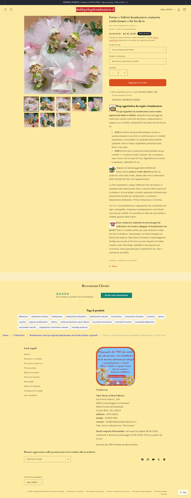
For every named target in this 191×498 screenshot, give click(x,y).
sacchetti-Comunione (102, 322)
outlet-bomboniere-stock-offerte (75, 322)
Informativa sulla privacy (95, 491)
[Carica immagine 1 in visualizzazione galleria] (31, 104)
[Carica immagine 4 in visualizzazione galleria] (79, 104)
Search (27, 354)
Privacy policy (30, 368)
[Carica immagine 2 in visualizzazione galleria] (47, 104)
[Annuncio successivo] (186, 2)
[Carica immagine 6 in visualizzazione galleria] (31, 120)
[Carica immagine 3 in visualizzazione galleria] (63, 104)
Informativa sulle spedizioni (142, 491)
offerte (54, 322)
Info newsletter (30, 395)
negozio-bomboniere (38, 322)
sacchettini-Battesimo (144, 322)
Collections (19, 335)
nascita (22, 322)
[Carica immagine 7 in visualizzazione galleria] (47, 120)
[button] (5, 9)
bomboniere (57, 316)
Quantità (112, 68)
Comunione (116, 316)
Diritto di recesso (31, 372)
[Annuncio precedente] (5, 2)
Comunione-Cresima (134, 316)
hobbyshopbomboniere (41, 491)
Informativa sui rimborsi (75, 491)
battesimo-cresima (40, 316)
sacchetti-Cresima (123, 322)
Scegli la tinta (114, 45)
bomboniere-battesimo (76, 316)
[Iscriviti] (68, 459)
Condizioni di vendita (33, 391)
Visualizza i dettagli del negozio (126, 99)
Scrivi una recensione (116, 295)
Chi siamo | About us (33, 363)
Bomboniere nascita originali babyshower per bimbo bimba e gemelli (64, 335)
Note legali (29, 382)
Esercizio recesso (32, 377)
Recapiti (164, 494)
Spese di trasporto (32, 386)
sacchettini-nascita (27, 327)
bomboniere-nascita (99, 316)
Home (5, 335)
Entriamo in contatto (33, 359)
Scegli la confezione (117, 56)
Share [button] (114, 266)
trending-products (80, 327)
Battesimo (23, 316)
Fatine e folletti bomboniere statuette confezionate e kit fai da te (134, 335)
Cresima (150, 316)
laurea (161, 316)
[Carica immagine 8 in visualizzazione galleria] (63, 120)
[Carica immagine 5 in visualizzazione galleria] (95, 104)
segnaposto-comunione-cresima (53, 327)
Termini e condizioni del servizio (118, 491)
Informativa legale (160, 491)
